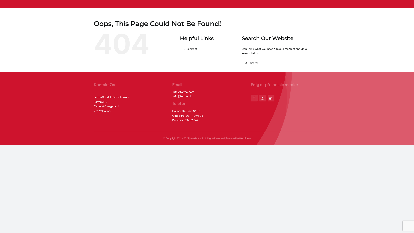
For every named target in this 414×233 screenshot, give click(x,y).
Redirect (191, 48)
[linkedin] (271, 98)
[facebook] (254, 98)
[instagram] (262, 98)
